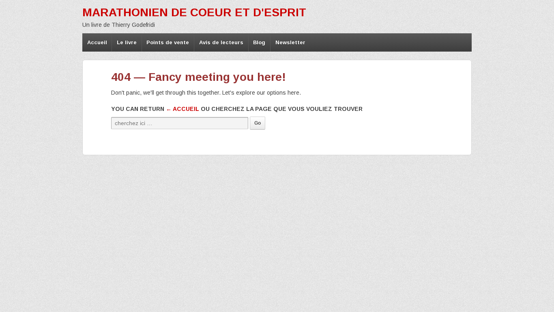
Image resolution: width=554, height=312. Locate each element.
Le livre (127, 42)
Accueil (97, 42)
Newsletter (290, 42)
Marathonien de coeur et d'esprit (194, 12)
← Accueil (182, 109)
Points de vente (167, 42)
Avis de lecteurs (221, 42)
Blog (259, 42)
